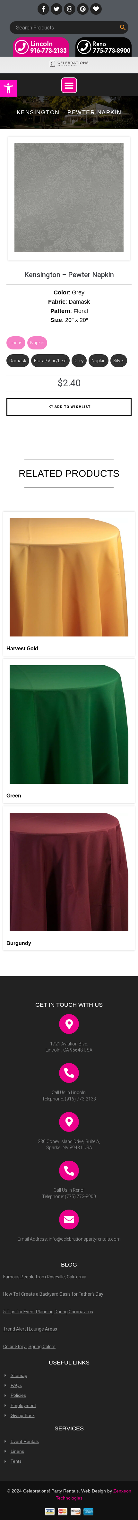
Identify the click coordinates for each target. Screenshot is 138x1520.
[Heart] (96, 9)
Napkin (37, 342)
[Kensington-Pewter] (69, 250)
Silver (118, 360)
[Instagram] (69, 9)
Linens (15, 342)
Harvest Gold (22, 648)
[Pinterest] (83, 9)
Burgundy (18, 943)
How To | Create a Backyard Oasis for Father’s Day (53, 1294)
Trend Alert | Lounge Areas (30, 1329)
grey (79, 360)
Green (13, 795)
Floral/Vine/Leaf (50, 360)
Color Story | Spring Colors (29, 1346)
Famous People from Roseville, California (44, 1276)
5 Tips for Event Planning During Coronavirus (48, 1311)
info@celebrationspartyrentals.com (85, 1239)
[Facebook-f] (43, 9)
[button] (8, 88)
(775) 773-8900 (80, 1196)
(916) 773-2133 (80, 1098)
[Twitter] (56, 9)
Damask (17, 360)
